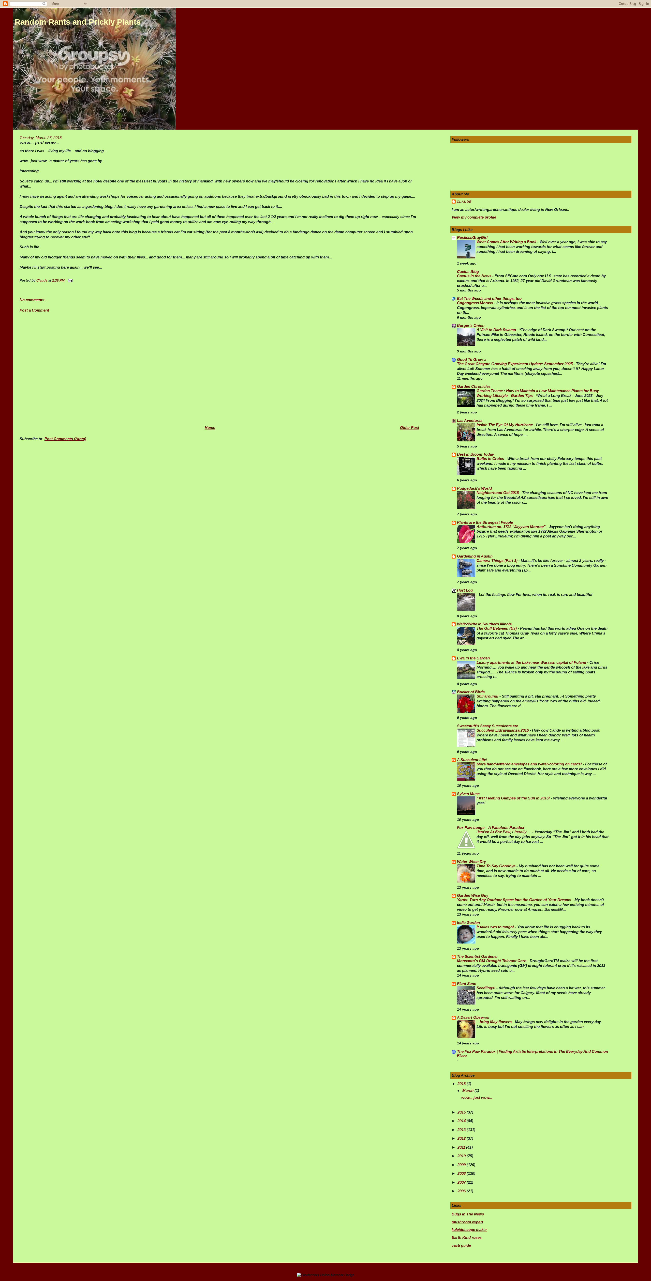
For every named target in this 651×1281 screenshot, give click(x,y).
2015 (462, 1112)
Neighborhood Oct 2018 (498, 493)
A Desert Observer (473, 1017)
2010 (462, 1156)
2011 (461, 1147)
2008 (462, 1173)
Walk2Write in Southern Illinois (484, 624)
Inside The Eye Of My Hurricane (505, 425)
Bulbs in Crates (491, 459)
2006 (462, 1191)
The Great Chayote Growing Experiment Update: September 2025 (515, 364)
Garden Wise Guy (472, 895)
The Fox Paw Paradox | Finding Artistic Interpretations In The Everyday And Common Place (532, 1053)
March (468, 1090)
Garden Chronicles (474, 386)
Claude (464, 202)
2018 (462, 1084)
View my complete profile (474, 217)
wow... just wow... (476, 1097)
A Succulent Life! (472, 760)
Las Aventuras (469, 420)
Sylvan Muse (468, 794)
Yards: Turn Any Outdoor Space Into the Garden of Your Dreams (514, 900)
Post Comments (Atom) (65, 439)
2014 (462, 1121)
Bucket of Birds (471, 692)
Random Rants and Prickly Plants (78, 22)
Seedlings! (486, 988)
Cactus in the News (474, 276)
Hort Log (465, 590)
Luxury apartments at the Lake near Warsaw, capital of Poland (532, 662)
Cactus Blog (468, 271)
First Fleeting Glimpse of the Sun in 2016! (514, 798)
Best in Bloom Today (475, 454)
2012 (462, 1138)
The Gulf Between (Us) (497, 628)
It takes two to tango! (496, 927)
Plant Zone (466, 983)
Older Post (409, 427)
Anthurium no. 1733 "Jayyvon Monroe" (511, 527)
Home (210, 427)
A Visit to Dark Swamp (497, 330)
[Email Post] (70, 280)
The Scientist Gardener (477, 956)
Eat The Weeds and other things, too (489, 298)
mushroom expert (467, 1222)
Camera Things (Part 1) (498, 561)
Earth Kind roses (467, 1237)
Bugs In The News (468, 1214)
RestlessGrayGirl (472, 237)
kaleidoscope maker (469, 1229)
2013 (462, 1130)
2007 (462, 1182)
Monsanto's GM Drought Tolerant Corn (492, 961)
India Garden (468, 922)
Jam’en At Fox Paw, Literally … (504, 832)
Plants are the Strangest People (485, 522)
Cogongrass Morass (475, 303)
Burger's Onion (470, 325)
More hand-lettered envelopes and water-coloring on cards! (530, 764)
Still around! (488, 696)
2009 (462, 1165)
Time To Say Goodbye (496, 866)
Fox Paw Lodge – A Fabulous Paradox (490, 827)
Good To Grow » (471, 359)
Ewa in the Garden (473, 658)
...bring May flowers (495, 1022)
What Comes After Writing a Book (507, 242)
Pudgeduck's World (474, 488)
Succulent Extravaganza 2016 (503, 730)
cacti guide (461, 1245)
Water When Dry (471, 861)
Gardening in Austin (475, 556)
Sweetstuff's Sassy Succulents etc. (488, 726)
